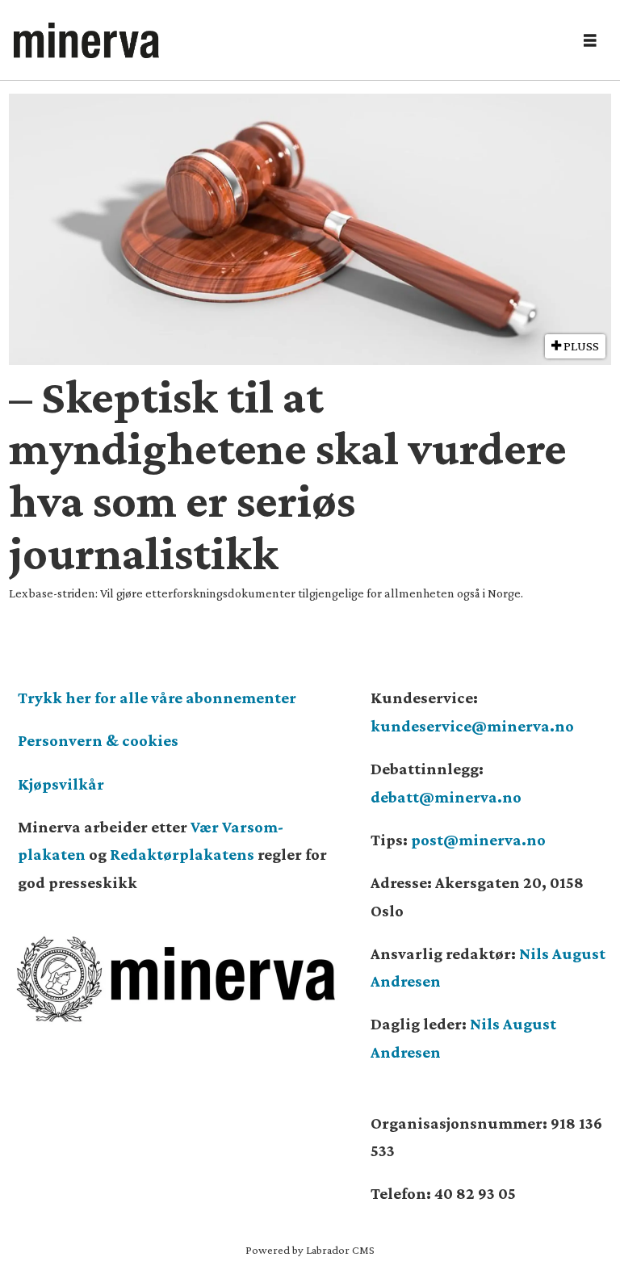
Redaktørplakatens (182, 854)
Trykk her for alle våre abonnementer (157, 697)
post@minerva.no (478, 840)
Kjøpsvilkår (61, 784)
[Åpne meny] (590, 40)
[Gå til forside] (287, 40)
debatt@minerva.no (446, 797)
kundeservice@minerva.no (472, 726)
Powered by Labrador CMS (310, 1249)
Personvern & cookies (98, 740)
